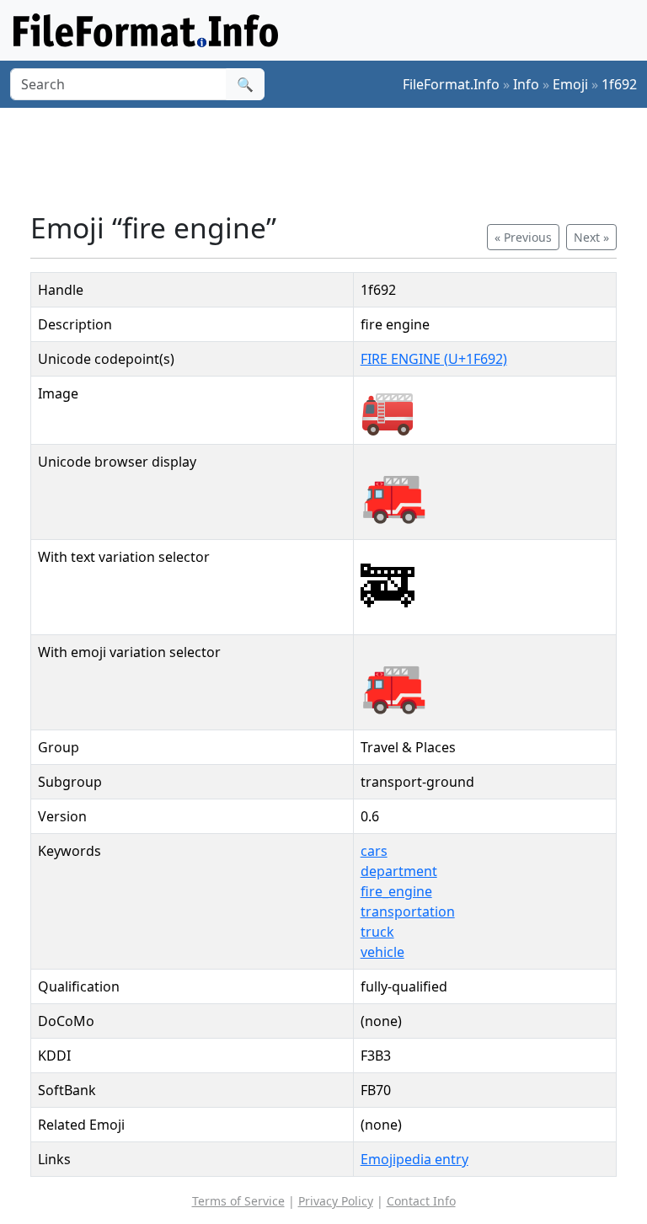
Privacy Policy (335, 1201)
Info (526, 84)
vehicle (382, 952)
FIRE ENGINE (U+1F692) (434, 359)
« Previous (523, 237)
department (399, 871)
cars (374, 851)
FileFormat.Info (451, 84)
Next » (591, 237)
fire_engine (396, 891)
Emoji (570, 84)
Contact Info (421, 1201)
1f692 (619, 84)
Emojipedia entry (414, 1159)
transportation (408, 911)
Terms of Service (238, 1201)
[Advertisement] (337, 159)
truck (377, 931)
